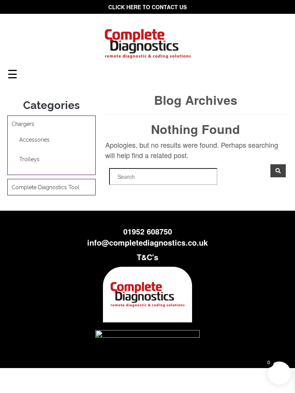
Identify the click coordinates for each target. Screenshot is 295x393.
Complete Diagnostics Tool (46, 187)
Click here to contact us (147, 7)
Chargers (23, 124)
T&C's (147, 257)
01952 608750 (147, 231)
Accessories (34, 140)
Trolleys (29, 159)
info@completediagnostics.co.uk (147, 242)
